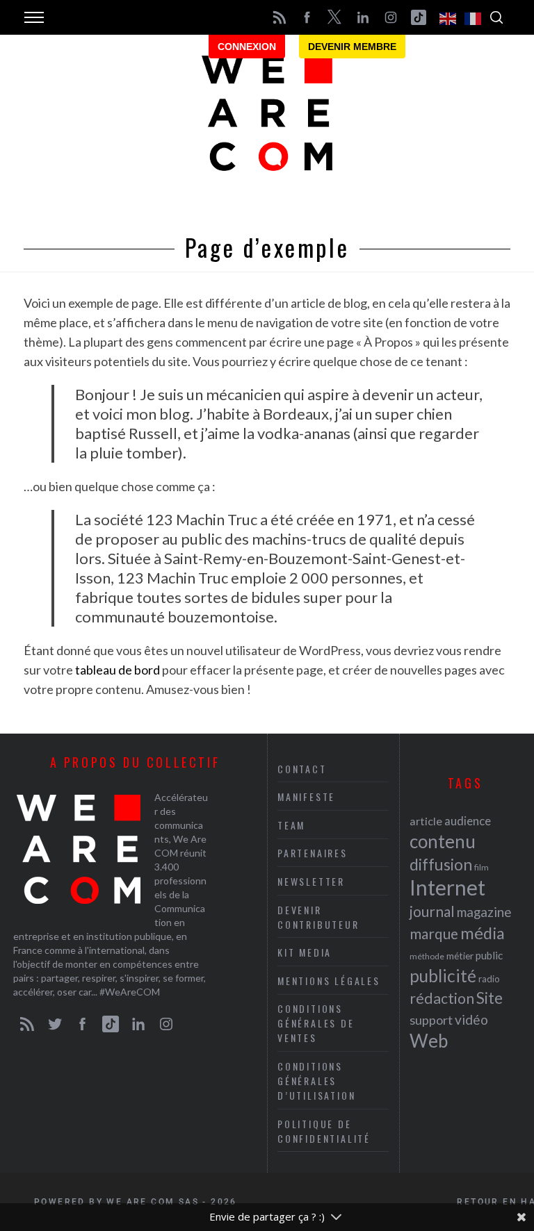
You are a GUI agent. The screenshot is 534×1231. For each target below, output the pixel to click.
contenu (443, 841)
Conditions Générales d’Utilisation (316, 1080)
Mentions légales (328, 980)
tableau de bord (117, 669)
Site (489, 998)
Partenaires (312, 852)
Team (291, 825)
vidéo (471, 1019)
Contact (302, 768)
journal (432, 911)
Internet (447, 887)
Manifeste (306, 796)
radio (489, 978)
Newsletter (311, 881)
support (431, 1019)
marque (434, 933)
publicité (443, 976)
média (482, 933)
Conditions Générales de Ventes (316, 1023)
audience (467, 820)
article (426, 820)
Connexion (247, 46)
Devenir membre (352, 46)
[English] (448, 17)
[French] (473, 17)
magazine (484, 912)
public (489, 955)
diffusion (441, 864)
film (481, 867)
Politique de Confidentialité (324, 1131)
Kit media (304, 952)
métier (460, 955)
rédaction (442, 998)
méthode (427, 956)
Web (429, 1041)
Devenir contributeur (318, 917)
